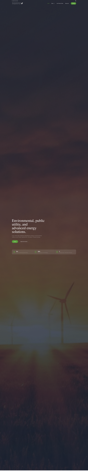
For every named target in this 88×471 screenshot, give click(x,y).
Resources (67, 3)
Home (48, 3)
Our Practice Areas (60, 3)
